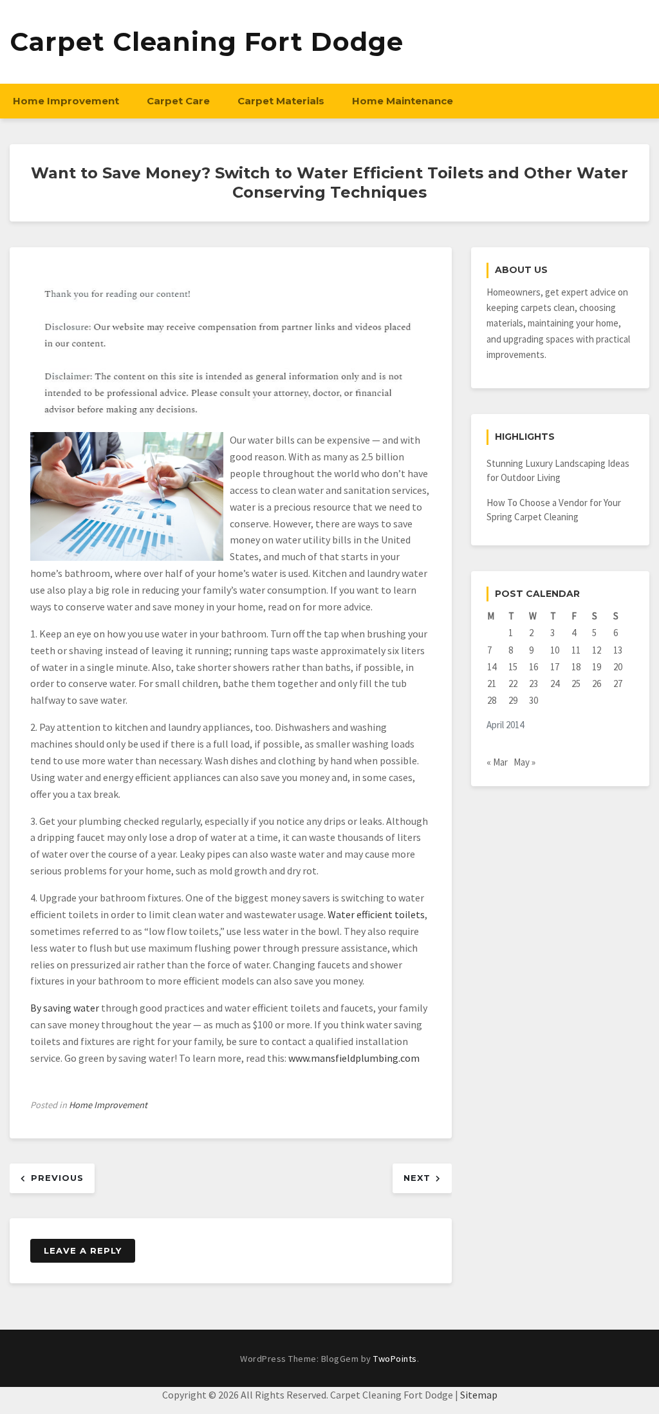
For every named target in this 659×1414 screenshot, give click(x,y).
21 (491, 683)
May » (524, 762)
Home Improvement (66, 101)
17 (554, 667)
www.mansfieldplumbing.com (354, 1057)
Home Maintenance (402, 101)
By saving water (64, 1007)
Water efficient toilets (376, 914)
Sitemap (478, 1394)
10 (554, 650)
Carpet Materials (280, 101)
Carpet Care (178, 101)
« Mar (497, 762)
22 (512, 683)
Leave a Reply (83, 1250)
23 (533, 683)
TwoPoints (395, 1358)
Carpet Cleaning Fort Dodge (207, 41)
